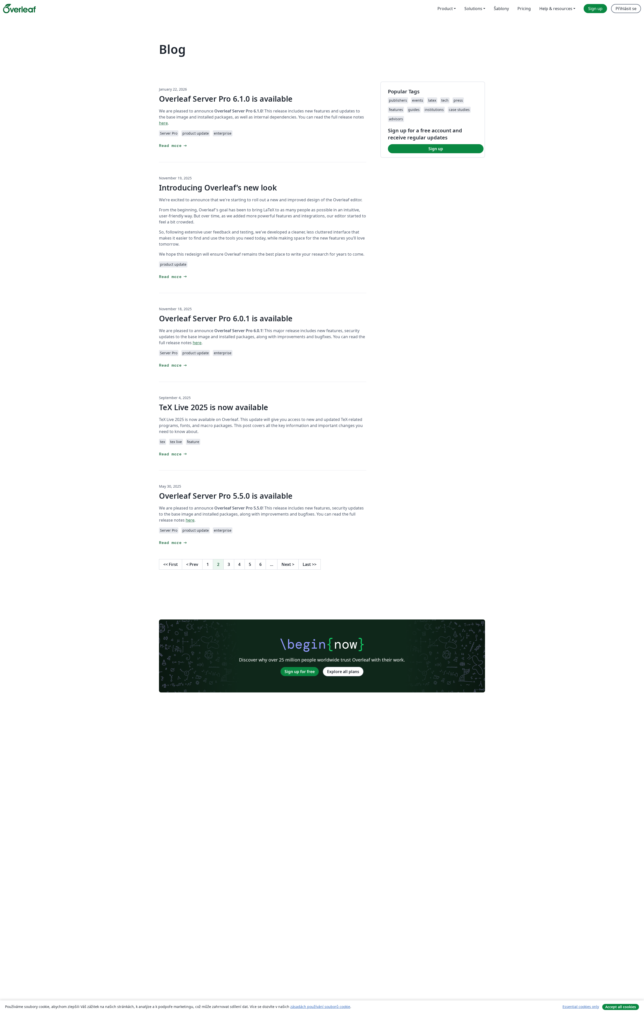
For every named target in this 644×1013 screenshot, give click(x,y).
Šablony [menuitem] (501, 8)
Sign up (435, 148)
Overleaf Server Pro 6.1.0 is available (226, 99)
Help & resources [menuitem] (555, 8)
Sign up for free (300, 671)
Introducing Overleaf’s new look (218, 187)
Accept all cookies (620, 1006)
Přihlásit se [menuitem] (626, 8)
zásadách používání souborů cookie (320, 1006)
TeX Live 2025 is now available (213, 407)
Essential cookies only (580, 1006)
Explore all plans (343, 671)
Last (309, 564)
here (163, 123)
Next (287, 564)
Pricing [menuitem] (524, 8)
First (170, 564)
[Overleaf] (19, 8)
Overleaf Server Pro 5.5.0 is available (226, 496)
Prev (192, 564)
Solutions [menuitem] (473, 8)
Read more (173, 145)
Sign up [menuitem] (595, 8)
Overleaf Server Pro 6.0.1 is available (226, 318)
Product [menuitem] (445, 8)
